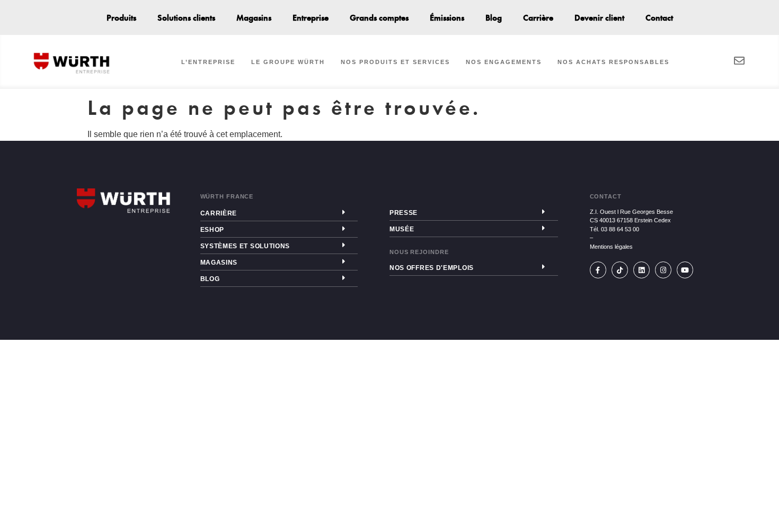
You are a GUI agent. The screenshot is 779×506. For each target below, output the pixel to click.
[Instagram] (663, 269)
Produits (121, 17)
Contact (659, 17)
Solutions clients (186, 17)
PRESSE (404, 212)
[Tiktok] (620, 269)
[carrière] (343, 212)
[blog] (343, 278)
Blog (493, 17)
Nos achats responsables (613, 62)
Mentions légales (611, 246)
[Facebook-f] (598, 269)
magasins (219, 262)
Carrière (538, 17)
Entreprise (311, 17)
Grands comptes (379, 17)
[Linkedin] (641, 269)
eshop (212, 229)
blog (210, 279)
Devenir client (599, 17)
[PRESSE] (543, 211)
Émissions (447, 17)
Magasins (253, 17)
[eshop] (343, 228)
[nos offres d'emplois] (543, 266)
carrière (218, 213)
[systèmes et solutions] (343, 245)
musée (402, 229)
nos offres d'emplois (432, 268)
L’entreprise (208, 62)
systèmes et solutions (245, 246)
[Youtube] (685, 269)
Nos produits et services (395, 62)
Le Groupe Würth (288, 62)
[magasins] (343, 261)
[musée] (543, 228)
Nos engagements (504, 62)
